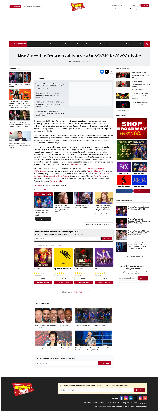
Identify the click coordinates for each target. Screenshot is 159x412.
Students (80, 44)
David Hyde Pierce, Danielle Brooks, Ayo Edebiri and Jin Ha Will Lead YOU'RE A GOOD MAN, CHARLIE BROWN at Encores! (19, 99)
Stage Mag (104, 44)
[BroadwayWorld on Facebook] (121, 398)
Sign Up (139, 390)
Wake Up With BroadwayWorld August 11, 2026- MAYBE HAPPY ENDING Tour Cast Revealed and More (49, 86)
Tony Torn (98, 176)
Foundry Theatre (94, 171)
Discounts (141, 191)
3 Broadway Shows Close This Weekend (19, 80)
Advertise (87, 403)
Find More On (72, 292)
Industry (59, 44)
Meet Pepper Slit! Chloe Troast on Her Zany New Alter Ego (140, 75)
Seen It (42, 279)
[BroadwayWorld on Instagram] (126, 398)
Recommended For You (124, 201)
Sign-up (135, 5)
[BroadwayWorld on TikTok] (135, 398)
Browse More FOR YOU (97, 224)
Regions (126, 403)
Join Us (108, 403)
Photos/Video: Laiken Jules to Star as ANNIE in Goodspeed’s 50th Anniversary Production (50, 95)
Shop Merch (16, 6)
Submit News (117, 403)
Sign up (143, 278)
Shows (51, 44)
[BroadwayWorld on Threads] (140, 398)
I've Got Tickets (43, 282)
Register (129, 44)
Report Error (143, 403)
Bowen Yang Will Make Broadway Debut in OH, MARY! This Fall (19, 140)
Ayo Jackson (105, 173)
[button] (147, 44)
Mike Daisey (88, 168)
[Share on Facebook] (102, 72)
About (94, 403)
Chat (66, 44)
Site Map (134, 403)
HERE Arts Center (41, 171)
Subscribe (104, 363)
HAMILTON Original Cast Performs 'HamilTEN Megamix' (140, 96)
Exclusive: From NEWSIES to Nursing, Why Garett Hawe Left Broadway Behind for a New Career (19, 120)
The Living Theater (62, 176)
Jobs (73, 44)
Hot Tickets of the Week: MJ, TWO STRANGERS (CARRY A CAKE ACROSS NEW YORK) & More (49, 113)
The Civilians (98, 168)
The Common (75, 164)
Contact (101, 403)
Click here (38, 185)
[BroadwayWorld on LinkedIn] (131, 398)
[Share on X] (107, 72)
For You (43, 189)
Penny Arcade (56, 181)
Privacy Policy (141, 406)
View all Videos (122, 111)
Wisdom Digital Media (113, 406)
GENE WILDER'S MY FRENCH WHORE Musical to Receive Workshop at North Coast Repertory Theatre (50, 104)
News (45, 44)
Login (140, 44)
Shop (88, 44)
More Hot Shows (124, 191)
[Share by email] (111, 72)
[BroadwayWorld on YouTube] (145, 398)
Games (95, 44)
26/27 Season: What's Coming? (33, 6)
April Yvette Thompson (43, 176)
